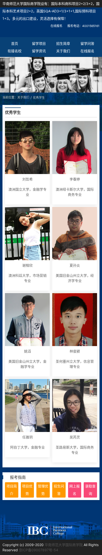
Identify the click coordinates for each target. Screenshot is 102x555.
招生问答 (59, 490)
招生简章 (63, 43)
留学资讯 (39, 51)
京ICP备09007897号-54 (38, 550)
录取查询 (90, 490)
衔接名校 (15, 51)
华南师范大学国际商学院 (64, 545)
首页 (14, 43)
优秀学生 (39, 98)
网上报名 (74, 490)
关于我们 (63, 51)
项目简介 (11, 490)
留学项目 (39, 43)
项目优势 (27, 490)
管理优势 (43, 490)
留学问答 (87, 43)
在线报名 (56, 26)
